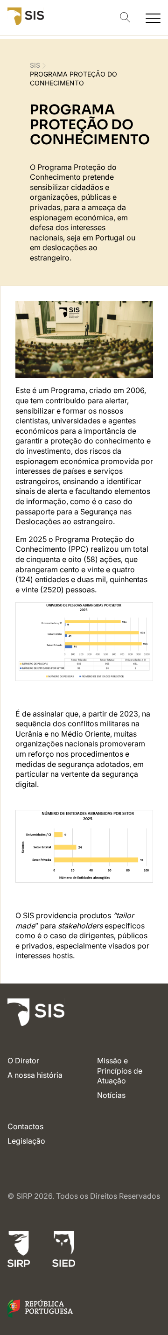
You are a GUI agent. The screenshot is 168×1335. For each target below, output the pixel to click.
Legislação (26, 1140)
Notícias (111, 1095)
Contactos (25, 1126)
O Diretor (23, 1060)
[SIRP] (18, 1250)
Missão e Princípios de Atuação (119, 1070)
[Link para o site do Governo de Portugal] (40, 1315)
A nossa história (35, 1075)
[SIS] (25, 22)
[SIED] (63, 1250)
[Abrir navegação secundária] (153, 17)
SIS (35, 65)
